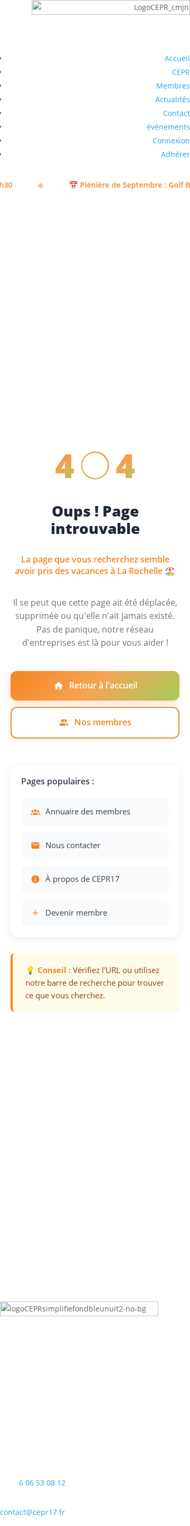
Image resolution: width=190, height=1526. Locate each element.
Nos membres (102, 722)
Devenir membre (76, 912)
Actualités (172, 99)
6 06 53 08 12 (42, 1483)
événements (168, 127)
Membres (173, 86)
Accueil (177, 58)
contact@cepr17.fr (32, 1512)
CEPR (181, 72)
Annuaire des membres (87, 811)
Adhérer (175, 154)
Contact (176, 113)
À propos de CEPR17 (82, 878)
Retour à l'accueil (103, 685)
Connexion (171, 140)
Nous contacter (72, 845)
